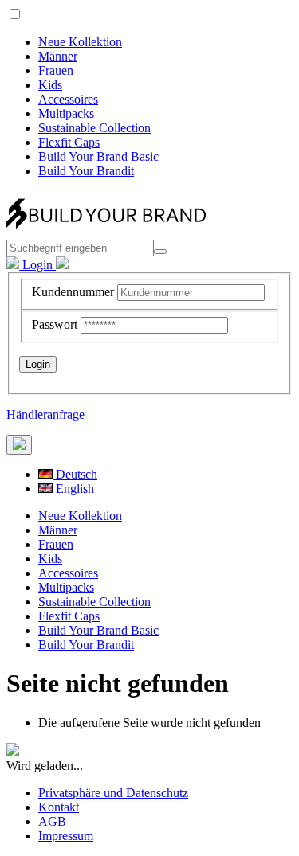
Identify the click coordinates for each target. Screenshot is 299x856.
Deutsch (75, 474)
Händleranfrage (45, 414)
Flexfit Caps (69, 142)
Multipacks (66, 113)
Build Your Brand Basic (98, 156)
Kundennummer (73, 292)
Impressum (65, 835)
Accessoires (68, 99)
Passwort (54, 324)
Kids (50, 85)
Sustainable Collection (94, 128)
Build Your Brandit (86, 171)
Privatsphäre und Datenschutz (113, 792)
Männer (57, 56)
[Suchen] (160, 251)
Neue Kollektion (80, 42)
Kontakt (58, 807)
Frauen (55, 70)
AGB (52, 821)
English (73, 488)
